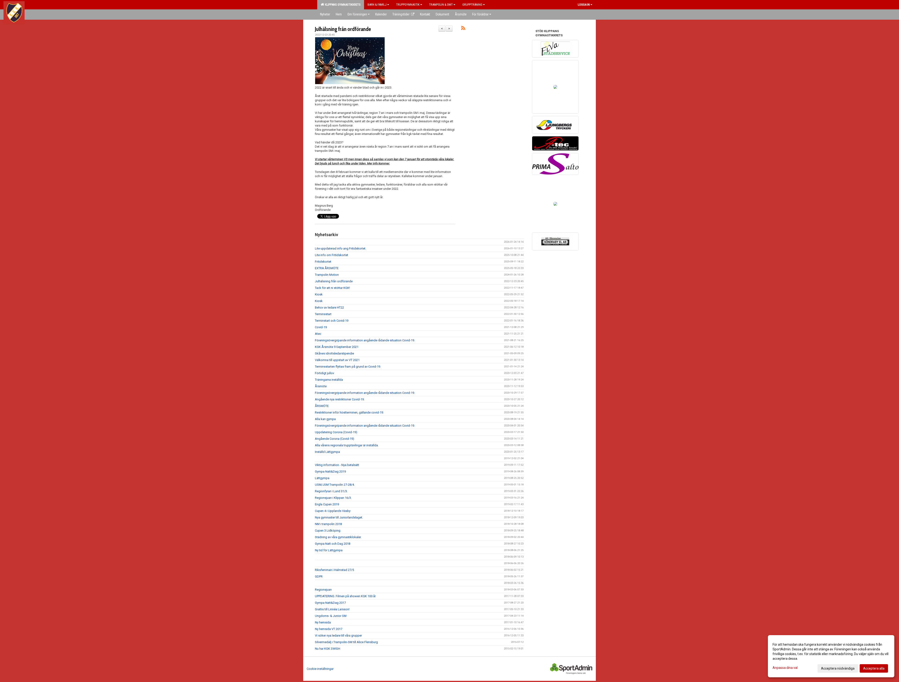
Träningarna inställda (329, 379)
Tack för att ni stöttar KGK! (332, 288)
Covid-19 (321, 327)
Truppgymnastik (408, 4)
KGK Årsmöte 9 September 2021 (336, 347)
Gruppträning (472, 4)
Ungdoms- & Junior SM (330, 616)
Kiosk (319, 294)
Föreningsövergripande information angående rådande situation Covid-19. (365, 340)
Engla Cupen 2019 (327, 504)
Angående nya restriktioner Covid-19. (340, 399)
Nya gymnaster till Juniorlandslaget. (339, 517)
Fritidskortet (323, 261)
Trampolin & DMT (441, 4)
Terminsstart (323, 314)
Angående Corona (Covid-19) (334, 438)
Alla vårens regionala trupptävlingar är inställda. (347, 445)
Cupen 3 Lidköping (327, 530)
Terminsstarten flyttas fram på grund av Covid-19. (348, 366)
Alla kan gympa (325, 419)
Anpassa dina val (785, 668)
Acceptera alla (873, 668)
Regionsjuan (323, 589)
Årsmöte (321, 386)
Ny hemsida (323, 622)
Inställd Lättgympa (327, 452)
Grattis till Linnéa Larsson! (332, 609)
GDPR (319, 576)
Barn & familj (377, 4)
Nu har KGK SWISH (327, 648)
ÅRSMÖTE (322, 406)
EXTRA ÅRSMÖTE (327, 268)
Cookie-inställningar (320, 669)
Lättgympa (322, 478)
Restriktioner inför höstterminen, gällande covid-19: (349, 412)
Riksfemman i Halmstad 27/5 (334, 570)
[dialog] (831, 656)
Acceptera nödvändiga (838, 668)
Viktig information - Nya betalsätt (337, 465)
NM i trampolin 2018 (328, 524)
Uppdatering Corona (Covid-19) (336, 432)
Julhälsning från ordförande (343, 29)
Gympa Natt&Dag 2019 (330, 471)
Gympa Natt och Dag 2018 (332, 543)
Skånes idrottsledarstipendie (334, 353)
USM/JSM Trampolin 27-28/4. (335, 484)
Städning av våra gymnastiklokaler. (338, 537)
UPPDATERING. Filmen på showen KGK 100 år (345, 596)
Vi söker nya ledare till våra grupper (338, 635)
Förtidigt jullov (324, 373)
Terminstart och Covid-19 (331, 320)
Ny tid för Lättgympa (329, 550)
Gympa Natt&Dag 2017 (330, 602)
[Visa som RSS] (463, 29)
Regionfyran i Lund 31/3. (331, 491)
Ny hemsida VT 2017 (328, 629)
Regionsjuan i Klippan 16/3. (333, 497)
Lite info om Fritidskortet (331, 255)
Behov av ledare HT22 (329, 307)
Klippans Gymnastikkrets (342, 4)
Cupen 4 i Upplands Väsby (332, 511)
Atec (318, 333)
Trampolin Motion (327, 274)
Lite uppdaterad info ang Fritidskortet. (340, 248)
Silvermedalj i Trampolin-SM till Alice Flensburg (346, 642)
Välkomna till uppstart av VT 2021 (337, 360)
